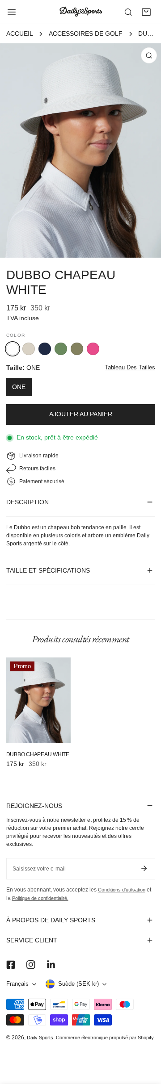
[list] (80, 150)
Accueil (19, 33)
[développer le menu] (11, 12)
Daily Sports (40, 1037)
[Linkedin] (51, 965)
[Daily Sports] (80, 11)
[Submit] (144, 868)
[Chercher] (128, 12)
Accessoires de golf (86, 33)
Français (17, 984)
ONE (18, 387)
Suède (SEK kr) (78, 984)
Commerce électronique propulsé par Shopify (105, 1037)
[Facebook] (10, 965)
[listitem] (28, 349)
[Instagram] (31, 965)
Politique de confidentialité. (40, 898)
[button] (146, 12)
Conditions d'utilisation (121, 889)
